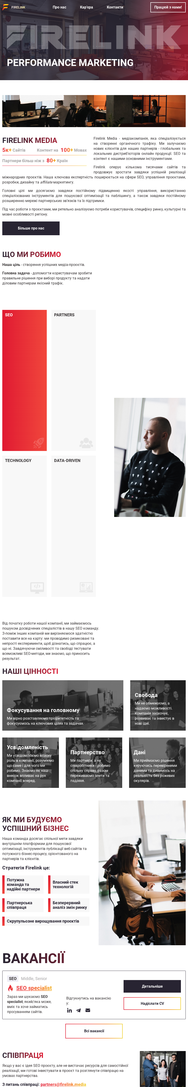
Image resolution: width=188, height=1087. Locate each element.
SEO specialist (34, 988)
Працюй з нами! (168, 7)
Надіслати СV (152, 1003)
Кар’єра (86, 7)
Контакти (115, 7)
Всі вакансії (94, 1031)
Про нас (59, 7)
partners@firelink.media (63, 1084)
